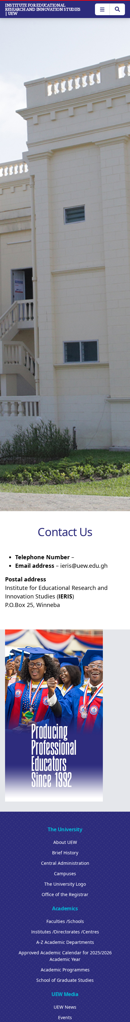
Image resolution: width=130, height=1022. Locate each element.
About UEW (65, 842)
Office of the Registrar (65, 894)
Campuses (65, 873)
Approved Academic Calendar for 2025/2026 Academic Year (65, 956)
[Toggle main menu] (102, 9)
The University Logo (65, 884)
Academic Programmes (65, 970)
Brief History (65, 853)
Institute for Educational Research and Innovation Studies (42, 9)
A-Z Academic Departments (65, 942)
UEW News (65, 1007)
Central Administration (65, 863)
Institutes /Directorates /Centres (65, 932)
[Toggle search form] (117, 9)
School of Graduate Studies (65, 980)
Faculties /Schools (65, 921)
